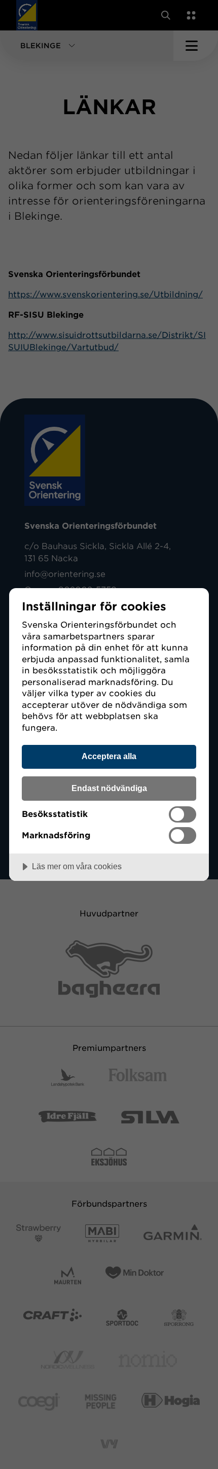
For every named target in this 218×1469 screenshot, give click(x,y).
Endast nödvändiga (109, 788)
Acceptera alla (109, 756)
